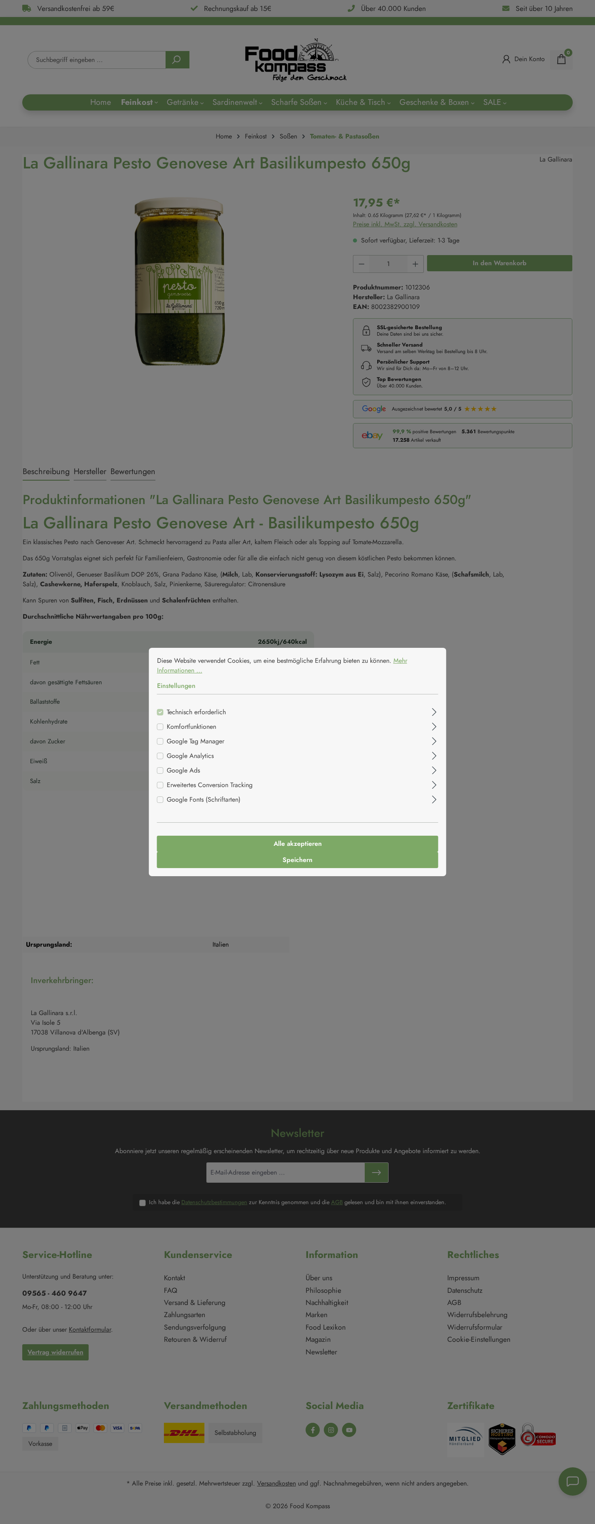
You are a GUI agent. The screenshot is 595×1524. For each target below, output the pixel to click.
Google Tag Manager (195, 741)
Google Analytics (190, 755)
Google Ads (183, 770)
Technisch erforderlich (196, 712)
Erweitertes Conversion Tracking (210, 785)
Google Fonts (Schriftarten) (203, 799)
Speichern (297, 859)
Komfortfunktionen (191, 726)
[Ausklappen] (434, 711)
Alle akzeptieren (298, 843)
